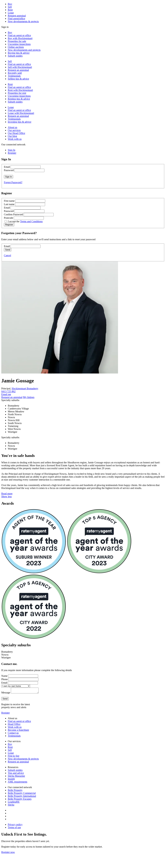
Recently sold (15, 73)
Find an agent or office (19, 35)
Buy (10, 4)
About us (12, 127)
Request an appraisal (18, 70)
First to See (13, 755)
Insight (11, 778)
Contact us (13, 732)
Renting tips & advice (19, 98)
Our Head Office (16, 133)
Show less (6, 496)
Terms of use (14, 827)
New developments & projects (23, 21)
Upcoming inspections (19, 44)
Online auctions (16, 47)
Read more (6, 493)
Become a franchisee (18, 730)
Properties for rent (17, 93)
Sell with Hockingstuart (20, 67)
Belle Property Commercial (22, 793)
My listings (28, 397)
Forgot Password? (13, 182)
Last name (9, 204)
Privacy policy (15, 824)
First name (9, 200)
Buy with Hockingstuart (20, 38)
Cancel (7, 255)
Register (5, 712)
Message (5, 692)
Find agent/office (16, 18)
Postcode (8, 217)
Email (7, 166)
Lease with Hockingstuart (21, 113)
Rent (10, 9)
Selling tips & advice (18, 78)
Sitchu (11, 804)
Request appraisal (17, 15)
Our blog (12, 136)
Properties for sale (17, 41)
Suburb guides (15, 55)
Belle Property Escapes (19, 799)
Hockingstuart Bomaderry (25, 388)
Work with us (15, 139)
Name (4, 675)
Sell (10, 7)
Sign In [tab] (11, 150)
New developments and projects (24, 50)
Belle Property (15, 790)
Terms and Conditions (31, 221)
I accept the (25, 221)
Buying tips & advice (19, 52)
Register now (8, 852)
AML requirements (17, 781)
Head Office (14, 724)
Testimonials (14, 75)
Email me (6, 394)
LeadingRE (14, 801)
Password (9, 170)
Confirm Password (13, 214)
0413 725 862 (8, 391)
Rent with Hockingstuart (20, 90)
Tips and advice (16, 773)
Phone (4, 679)
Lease (11, 12)
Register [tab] (12, 153)
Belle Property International (22, 796)
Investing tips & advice (19, 121)
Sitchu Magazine (16, 776)
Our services (14, 130)
